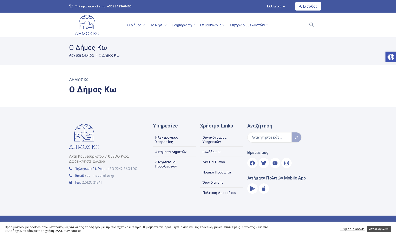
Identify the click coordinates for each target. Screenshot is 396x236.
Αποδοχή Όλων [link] (378, 228)
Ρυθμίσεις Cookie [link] (352, 229)
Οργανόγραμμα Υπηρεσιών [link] (214, 139)
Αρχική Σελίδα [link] (81, 55)
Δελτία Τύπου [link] (214, 162)
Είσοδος (310, 6)
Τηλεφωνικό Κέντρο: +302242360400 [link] (103, 6)
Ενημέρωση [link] (182, 25)
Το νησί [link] (157, 25)
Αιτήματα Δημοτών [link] (170, 152)
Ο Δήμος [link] (134, 25)
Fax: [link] (88, 182)
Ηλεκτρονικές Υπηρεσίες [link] (166, 139)
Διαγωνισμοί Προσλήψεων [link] (166, 164)
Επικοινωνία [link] (211, 25)
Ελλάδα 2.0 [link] (211, 152)
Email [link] (94, 175)
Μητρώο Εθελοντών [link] (247, 25)
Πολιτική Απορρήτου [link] (219, 193)
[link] (87, 25)
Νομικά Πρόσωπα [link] (217, 172)
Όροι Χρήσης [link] (213, 182)
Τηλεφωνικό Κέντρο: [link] (106, 169)
